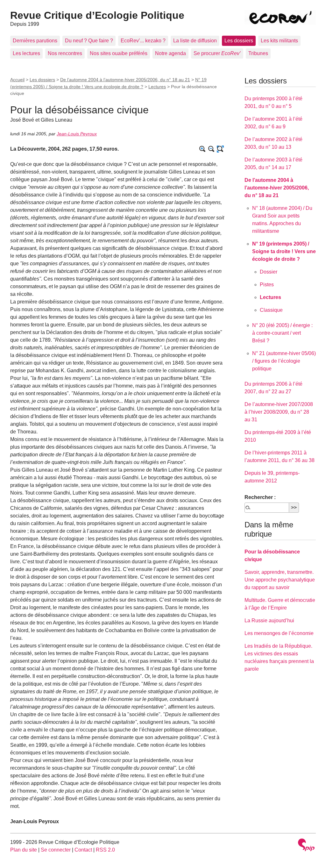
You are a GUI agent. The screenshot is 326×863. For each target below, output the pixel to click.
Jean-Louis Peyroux (77, 133)
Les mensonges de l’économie (279, 633)
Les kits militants (279, 40)
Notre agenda (170, 53)
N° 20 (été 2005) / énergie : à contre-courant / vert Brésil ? (282, 333)
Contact (83, 849)
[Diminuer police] (211, 149)
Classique (271, 310)
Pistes (267, 284)
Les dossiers (238, 40)
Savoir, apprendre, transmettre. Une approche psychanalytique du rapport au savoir (279, 579)
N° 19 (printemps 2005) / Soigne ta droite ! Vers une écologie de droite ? (284, 251)
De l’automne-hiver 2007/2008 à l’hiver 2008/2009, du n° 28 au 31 (278, 412)
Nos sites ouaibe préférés (118, 53)
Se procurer (217, 53)
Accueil (17, 79)
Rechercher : (260, 497)
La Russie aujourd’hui (269, 620)
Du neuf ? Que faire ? (89, 40)
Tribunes (258, 53)
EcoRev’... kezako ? (143, 40)
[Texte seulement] (220, 149)
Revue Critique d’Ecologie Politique (97, 15)
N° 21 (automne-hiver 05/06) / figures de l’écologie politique (284, 361)
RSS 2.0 (105, 849)
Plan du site (23, 849)
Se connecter (56, 849)
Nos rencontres (65, 53)
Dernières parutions (35, 40)
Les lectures (26, 53)
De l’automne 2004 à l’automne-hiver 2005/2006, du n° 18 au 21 (125, 79)
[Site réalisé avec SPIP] (306, 845)
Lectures (157, 86)
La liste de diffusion (195, 40)
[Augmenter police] (202, 149)
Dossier (268, 272)
